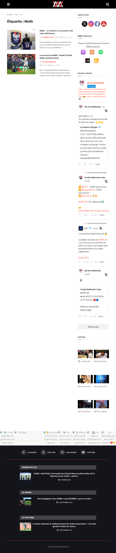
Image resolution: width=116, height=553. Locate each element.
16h (103, 107)
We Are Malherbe (92, 106)
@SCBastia (87, 195)
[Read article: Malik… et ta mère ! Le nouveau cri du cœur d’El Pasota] (21, 39)
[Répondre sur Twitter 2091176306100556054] (80, 215)
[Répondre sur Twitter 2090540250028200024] (80, 262)
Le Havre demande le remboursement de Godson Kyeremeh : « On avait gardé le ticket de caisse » (64, 525)
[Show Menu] (8, 4)
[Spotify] (102, 53)
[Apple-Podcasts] (84, 53)
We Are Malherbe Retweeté (96, 173)
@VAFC (85, 186)
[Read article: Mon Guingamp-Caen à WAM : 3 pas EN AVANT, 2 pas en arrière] (25, 501)
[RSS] (97, 61)
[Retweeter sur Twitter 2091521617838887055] (85, 165)
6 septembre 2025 (65, 530)
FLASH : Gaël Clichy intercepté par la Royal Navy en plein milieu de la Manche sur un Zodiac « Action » (64, 474)
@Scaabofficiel (88, 189)
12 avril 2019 (62, 37)
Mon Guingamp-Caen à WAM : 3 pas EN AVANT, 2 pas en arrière (64, 498)
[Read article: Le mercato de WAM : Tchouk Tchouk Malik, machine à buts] (21, 64)
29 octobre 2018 (48, 65)
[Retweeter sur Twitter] (85, 172)
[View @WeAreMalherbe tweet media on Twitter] (81, 280)
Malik (21, 14)
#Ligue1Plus (84, 257)
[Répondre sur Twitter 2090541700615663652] (80, 317)
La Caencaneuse (49, 62)
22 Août (87, 181)
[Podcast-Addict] (93, 53)
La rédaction (48, 37)
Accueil (9, 14)
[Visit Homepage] (58, 4)
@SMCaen (103, 239)
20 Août (95, 228)
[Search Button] (107, 4)
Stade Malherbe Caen (94, 177)
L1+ (86, 228)
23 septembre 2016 (65, 502)
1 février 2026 (65, 480)
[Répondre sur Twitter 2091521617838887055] (80, 165)
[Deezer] (89, 61)
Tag (15, 14)
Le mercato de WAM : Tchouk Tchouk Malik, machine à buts (56, 56)
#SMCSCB (83, 201)
